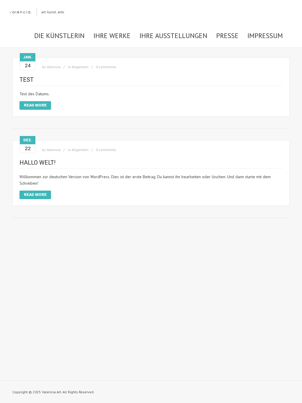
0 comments (106, 67)
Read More (35, 105)
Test (26, 79)
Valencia (53, 67)
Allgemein (80, 67)
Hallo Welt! (37, 162)
